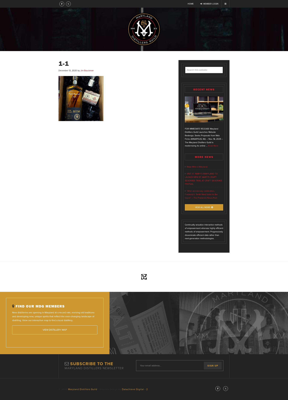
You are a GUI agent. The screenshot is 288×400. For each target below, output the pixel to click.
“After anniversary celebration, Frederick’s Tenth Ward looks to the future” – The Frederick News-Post (201, 194)
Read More (213, 145)
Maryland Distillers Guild (144, 29)
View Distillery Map (55, 329)
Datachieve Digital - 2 (135, 389)
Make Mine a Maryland (197, 167)
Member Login (210, 4)
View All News (202, 207)
